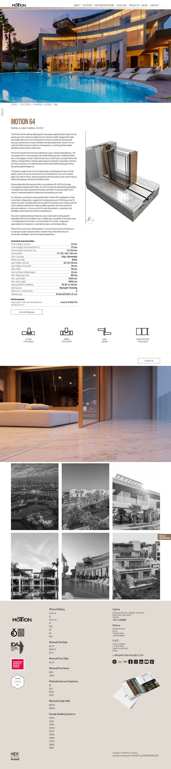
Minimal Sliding (43, 104)
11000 (51, 675)
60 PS (51, 662)
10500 (51, 734)
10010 (51, 721)
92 (50, 685)
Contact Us (148, 360)
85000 (52, 704)
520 (51, 626)
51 (50, 616)
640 (51, 636)
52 (50, 623)
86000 (52, 708)
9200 (51, 691)
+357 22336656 (119, 619)
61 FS (51, 652)
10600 (51, 737)
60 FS (51, 646)
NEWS (144, 5)
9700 (51, 695)
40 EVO (52, 613)
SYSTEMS (87, 5)
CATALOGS (121, 5)
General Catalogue (26, 312)
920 (51, 688)
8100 (51, 672)
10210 (51, 731)
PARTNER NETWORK (104, 5)
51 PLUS (53, 619)
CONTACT (154, 5)
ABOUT (77, 5)
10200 (52, 727)
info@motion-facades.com (128, 655)
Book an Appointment (164, 537)
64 (50, 633)
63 (50, 629)
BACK (2, 112)
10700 (51, 741)
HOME (14, 104)
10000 (52, 718)
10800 (51, 744)
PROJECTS (134, 5)
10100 (51, 724)
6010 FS (52, 649)
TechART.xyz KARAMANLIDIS (144, 755)
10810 (51, 747)
